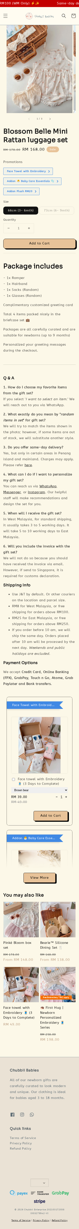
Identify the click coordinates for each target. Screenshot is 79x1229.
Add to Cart (39, 243)
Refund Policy (20, 1148)
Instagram (36, 492)
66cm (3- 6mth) (21, 210)
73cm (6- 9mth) (57, 210)
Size (6, 201)
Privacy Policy (21, 1143)
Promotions (13, 162)
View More (39, 878)
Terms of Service (23, 1138)
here (28, 465)
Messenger (12, 492)
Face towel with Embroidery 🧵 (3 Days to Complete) (41, 781)
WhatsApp (48, 486)
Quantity (9, 219)
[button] (5, 16)
